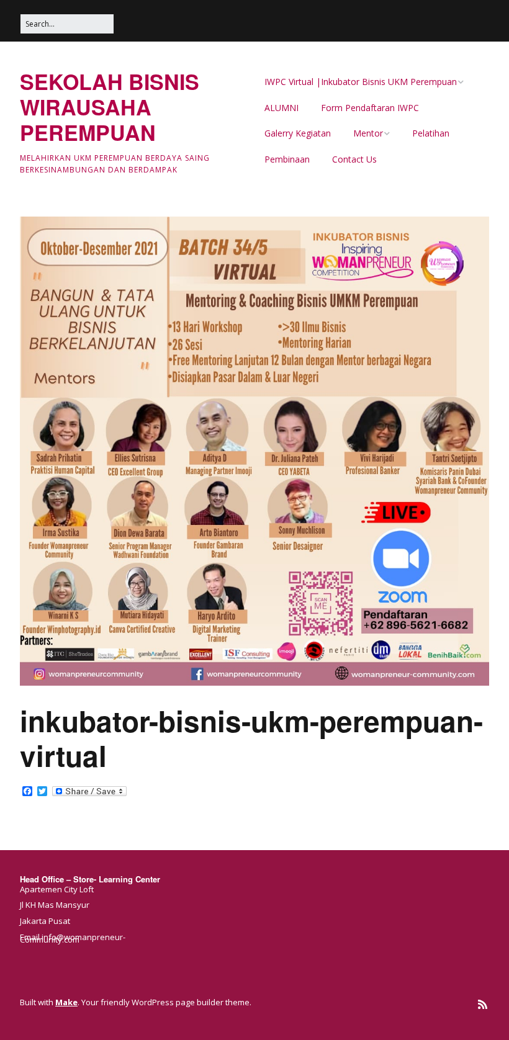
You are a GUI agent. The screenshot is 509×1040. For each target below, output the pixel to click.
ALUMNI (281, 108)
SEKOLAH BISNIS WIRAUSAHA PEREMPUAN (109, 106)
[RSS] (482, 1004)
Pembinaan (287, 159)
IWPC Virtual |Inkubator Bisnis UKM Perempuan (360, 81)
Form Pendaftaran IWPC (370, 108)
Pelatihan (430, 133)
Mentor (368, 133)
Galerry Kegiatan (297, 133)
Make (66, 1002)
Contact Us (354, 159)
